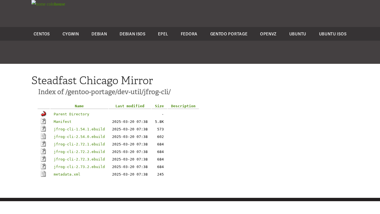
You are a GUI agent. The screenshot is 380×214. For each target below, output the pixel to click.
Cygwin (71, 34)
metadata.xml (67, 174)
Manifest (62, 122)
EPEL (163, 34)
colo (55, 4)
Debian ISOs (132, 34)
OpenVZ (268, 34)
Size (159, 106)
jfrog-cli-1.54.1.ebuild (79, 129)
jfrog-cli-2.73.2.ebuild (79, 167)
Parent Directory (71, 114)
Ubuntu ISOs (333, 34)
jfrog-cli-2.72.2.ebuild (79, 152)
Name (79, 106)
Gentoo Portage (229, 34)
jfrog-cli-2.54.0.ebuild (79, 137)
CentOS (42, 34)
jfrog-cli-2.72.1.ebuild (79, 144)
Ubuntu (297, 34)
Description (183, 106)
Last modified (129, 106)
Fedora (189, 34)
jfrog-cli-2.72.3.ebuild (79, 159)
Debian (99, 34)
